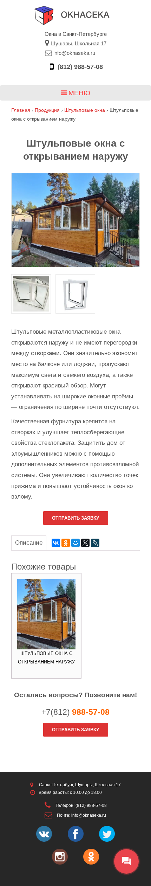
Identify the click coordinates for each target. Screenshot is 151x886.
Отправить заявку (75, 518)
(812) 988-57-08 (79, 66)
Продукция (47, 110)
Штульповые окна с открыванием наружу (46, 657)
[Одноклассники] (65, 543)
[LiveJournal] (95, 543)
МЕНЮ (78, 93)
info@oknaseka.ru (73, 53)
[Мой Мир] (75, 543)
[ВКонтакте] (56, 543)
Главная (20, 110)
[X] (85, 543)
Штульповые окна (84, 110)
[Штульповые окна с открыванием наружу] (75, 220)
